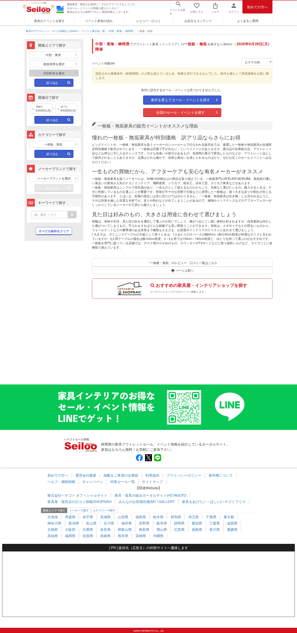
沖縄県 (158, 535)
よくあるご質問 (247, 20)
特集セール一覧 (122, 481)
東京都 (229, 516)
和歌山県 (125, 529)
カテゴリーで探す (104, 510)
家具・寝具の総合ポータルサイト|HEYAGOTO (150, 495)
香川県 (214, 529)
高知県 (52, 535)
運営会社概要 (85, 475)
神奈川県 (54, 523)
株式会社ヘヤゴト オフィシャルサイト (77, 495)
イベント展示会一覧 (93, 31)
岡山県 (162, 529)
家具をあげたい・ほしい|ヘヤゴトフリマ (213, 501)
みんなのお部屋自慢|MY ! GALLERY (147, 501)
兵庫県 (88, 529)
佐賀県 (88, 535)
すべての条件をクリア (54, 231)
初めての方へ (257, 6)
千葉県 (211, 516)
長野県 (144, 523)
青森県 (70, 516)
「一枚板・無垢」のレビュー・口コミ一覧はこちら (182, 263)
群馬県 (176, 516)
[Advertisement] (54, 315)
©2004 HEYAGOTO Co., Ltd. (148, 630)
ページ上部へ (184, 270)
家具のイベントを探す (49, 20)
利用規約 (152, 475)
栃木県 (158, 516)
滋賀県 (232, 523)
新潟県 (73, 523)
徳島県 (197, 529)
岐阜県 (162, 523)
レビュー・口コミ (148, 20)
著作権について (221, 475)
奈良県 (105, 529)
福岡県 (70, 535)
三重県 (214, 523)
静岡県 (129, 31)
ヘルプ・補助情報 (61, 481)
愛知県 (197, 523)
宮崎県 (140, 535)
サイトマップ (152, 481)
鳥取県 (144, 529)
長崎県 (105, 535)
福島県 (140, 516)
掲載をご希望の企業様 (120, 475)
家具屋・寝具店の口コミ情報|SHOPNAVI (79, 501)
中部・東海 (115, 31)
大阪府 (70, 529)
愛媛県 (232, 529)
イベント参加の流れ (99, 20)
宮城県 (105, 516)
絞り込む (52, 82)
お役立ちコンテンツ (198, 20)
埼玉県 (193, 516)
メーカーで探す (79, 510)
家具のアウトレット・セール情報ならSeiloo (52, 31)
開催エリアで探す (54, 510)
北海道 (52, 516)
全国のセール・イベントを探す (180, 112)
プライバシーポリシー (184, 475)
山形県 (123, 516)
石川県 (109, 523)
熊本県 (123, 535)
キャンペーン (92, 481)
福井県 (126, 523)
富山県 (91, 523)
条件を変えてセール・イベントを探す (180, 99)
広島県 (179, 529)
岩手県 (88, 516)
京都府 (52, 529)
